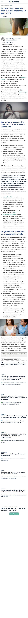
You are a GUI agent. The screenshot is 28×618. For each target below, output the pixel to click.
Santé (2, 394)
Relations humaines (5, 5)
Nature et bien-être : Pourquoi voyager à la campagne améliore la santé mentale (14, 416)
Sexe (11, 5)
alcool (14, 212)
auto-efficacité (7, 197)
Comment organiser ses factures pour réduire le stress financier (13, 473)
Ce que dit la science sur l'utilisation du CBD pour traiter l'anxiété (13, 509)
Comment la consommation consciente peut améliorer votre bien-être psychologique (13, 435)
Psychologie (4, 452)
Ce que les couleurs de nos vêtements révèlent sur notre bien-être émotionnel (13, 491)
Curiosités (3, 488)
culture (20, 89)
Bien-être (3, 374)
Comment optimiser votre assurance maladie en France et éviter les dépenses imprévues (14, 397)
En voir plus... (14, 513)
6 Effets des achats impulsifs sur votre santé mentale (13, 454)
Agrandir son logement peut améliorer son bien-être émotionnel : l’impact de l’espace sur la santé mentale (13, 377)
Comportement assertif (9, 214)
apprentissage (23, 92)
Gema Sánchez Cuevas (11, 39)
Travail (2, 470)
